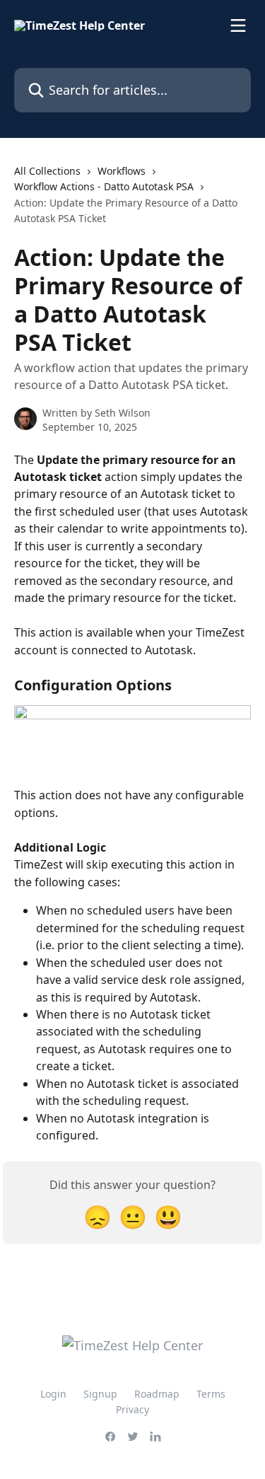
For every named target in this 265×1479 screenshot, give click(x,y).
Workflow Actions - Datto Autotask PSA (104, 186)
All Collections (47, 171)
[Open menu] (238, 25)
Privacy (132, 1409)
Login (53, 1393)
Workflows (122, 171)
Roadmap (156, 1393)
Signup (100, 1393)
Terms (210, 1393)
